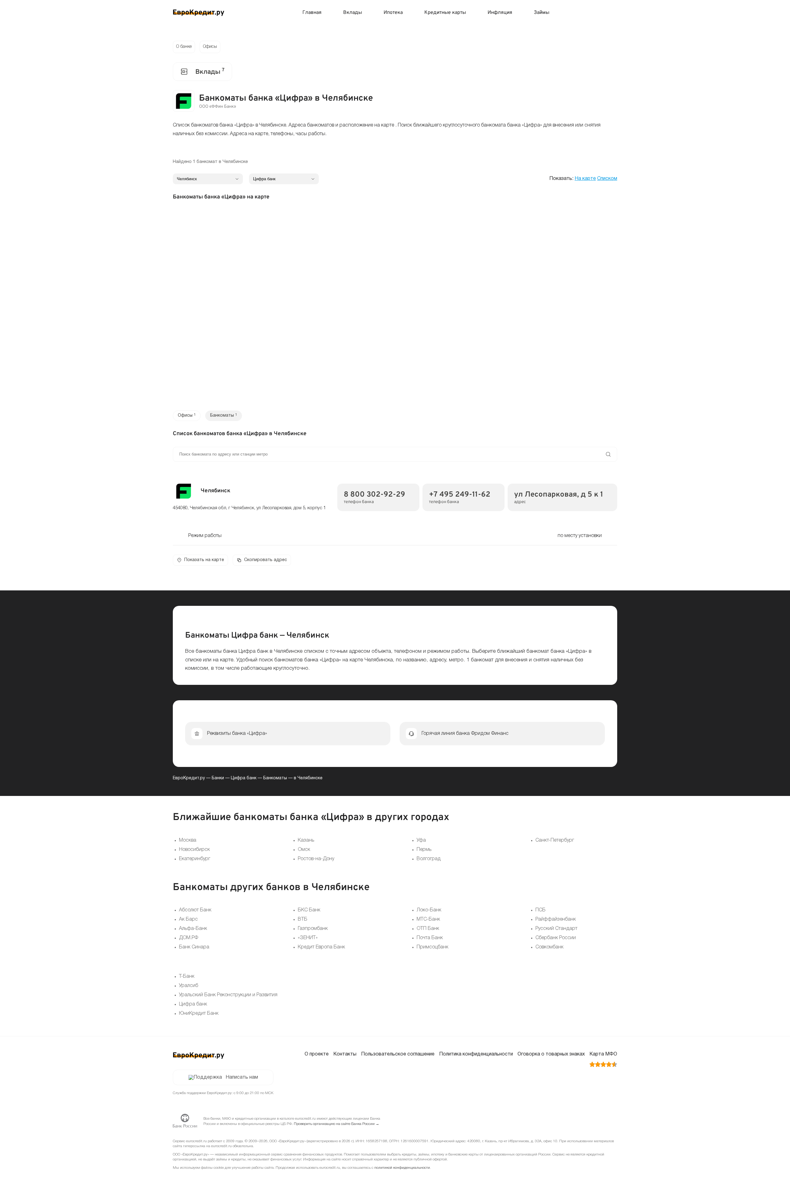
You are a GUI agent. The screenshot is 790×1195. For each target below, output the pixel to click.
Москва (187, 840)
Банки (218, 778)
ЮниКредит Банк (198, 1013)
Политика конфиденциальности (476, 1054)
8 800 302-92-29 (374, 494)
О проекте (317, 1054)
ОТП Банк (428, 928)
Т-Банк (186, 976)
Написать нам (242, 1077)
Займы (541, 13)
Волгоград (429, 859)
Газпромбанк (313, 928)
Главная (312, 13)
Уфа (421, 840)
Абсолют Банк (195, 910)
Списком (607, 179)
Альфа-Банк (193, 928)
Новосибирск (194, 849)
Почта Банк (430, 938)
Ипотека (393, 13)
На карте (585, 179)
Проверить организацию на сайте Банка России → (336, 1124)
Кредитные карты (445, 13)
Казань (306, 840)
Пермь (424, 849)
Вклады (352, 13)
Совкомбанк (549, 947)
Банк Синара (194, 947)
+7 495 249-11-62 (459, 494)
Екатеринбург (194, 859)
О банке (184, 47)
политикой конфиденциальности (402, 1167)
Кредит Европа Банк (321, 947)
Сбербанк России (555, 938)
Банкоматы (275, 778)
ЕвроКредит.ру (189, 778)
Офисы (210, 47)
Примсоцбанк (432, 947)
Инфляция (500, 13)
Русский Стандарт (556, 928)
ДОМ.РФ (188, 938)
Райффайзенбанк (555, 919)
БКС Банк (309, 910)
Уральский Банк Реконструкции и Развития (228, 995)
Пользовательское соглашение (397, 1054)
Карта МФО (603, 1054)
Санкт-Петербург (554, 840)
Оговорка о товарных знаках (551, 1054)
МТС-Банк (428, 919)
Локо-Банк (429, 910)
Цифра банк (243, 778)
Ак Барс (188, 919)
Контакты (344, 1054)
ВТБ (302, 919)
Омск (304, 849)
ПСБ (540, 910)
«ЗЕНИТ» (308, 938)
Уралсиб (188, 986)
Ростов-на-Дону (316, 859)
